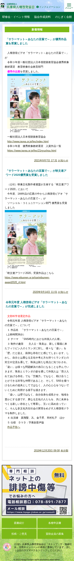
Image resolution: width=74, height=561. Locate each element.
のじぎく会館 (63, 16)
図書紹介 (19, 522)
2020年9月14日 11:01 (45, 291)
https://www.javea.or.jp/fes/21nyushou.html (31, 150)
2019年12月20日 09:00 (47, 450)
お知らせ (63, 160)
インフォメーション (49, 7)
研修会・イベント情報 (16, 16)
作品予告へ (13, 427)
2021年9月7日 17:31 (45, 160)
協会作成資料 (42, 16)
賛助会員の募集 (55, 533)
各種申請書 (54, 522)
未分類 (64, 450)
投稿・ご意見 (19, 533)
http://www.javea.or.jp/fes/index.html (28, 141)
